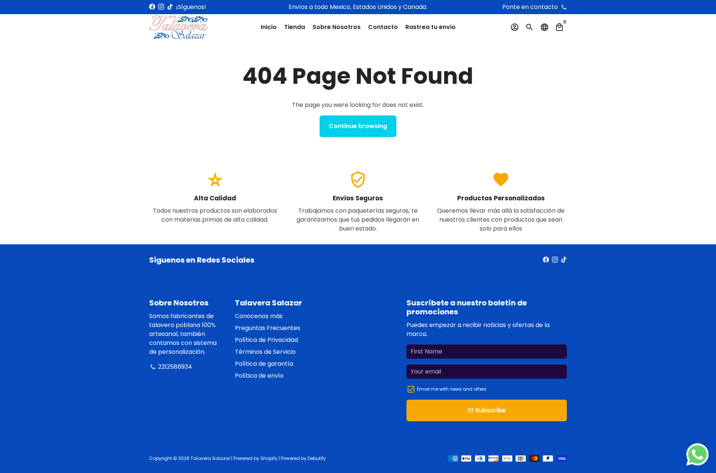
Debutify (317, 458)
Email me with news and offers (451, 389)
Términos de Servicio (265, 351)
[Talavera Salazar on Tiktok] (170, 7)
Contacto (383, 27)
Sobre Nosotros (337, 27)
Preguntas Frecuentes (267, 328)
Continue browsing (358, 126)
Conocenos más (259, 316)
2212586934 (171, 366)
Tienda (294, 27)
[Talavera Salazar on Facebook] (152, 7)
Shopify (268, 458)
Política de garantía (264, 363)
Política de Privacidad (266, 340)
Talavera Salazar (210, 458)
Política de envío (259, 375)
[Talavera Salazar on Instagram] (161, 7)
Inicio (269, 27)
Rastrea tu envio (430, 27)
